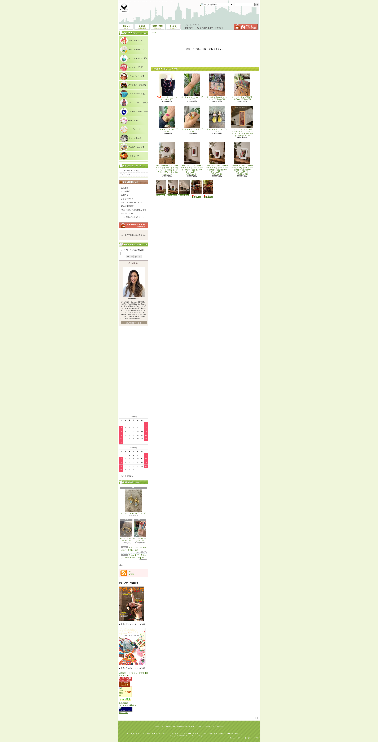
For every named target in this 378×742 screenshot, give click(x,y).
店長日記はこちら (134, 322)
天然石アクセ (125, 174)
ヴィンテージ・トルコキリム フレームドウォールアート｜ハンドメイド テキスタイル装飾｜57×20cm (242, 132)
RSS (130, 571)
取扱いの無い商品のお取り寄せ (133, 210)
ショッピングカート (246, 27)
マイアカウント (217, 28)
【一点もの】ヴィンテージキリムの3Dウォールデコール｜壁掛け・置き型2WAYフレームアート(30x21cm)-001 (192, 169)
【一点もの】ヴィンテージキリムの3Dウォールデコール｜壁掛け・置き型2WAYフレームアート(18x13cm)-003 (242, 169)
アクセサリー (126, 710)
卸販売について (127, 213)
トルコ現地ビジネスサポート (132, 217)
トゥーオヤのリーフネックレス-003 (169, 98)
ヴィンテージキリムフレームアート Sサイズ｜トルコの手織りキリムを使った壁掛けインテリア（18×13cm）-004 (162, 195)
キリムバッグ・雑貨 (136, 76)
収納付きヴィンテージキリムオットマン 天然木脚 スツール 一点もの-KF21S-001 (196, 197)
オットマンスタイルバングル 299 (192, 98)
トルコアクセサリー (136, 49)
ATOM (131, 574)
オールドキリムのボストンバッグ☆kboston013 (217, 98)
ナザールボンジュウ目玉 (138, 112)
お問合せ (173, 27)
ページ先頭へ (253, 718)
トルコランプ (133, 156)
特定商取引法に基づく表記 (183, 726)
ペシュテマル (133, 120)
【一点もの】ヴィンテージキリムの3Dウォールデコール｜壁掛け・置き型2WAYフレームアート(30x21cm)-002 (217, 169)
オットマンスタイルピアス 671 (133, 513)
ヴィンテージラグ (135, 67)
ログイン (191, 28)
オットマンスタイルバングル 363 (126, 540)
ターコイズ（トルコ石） (138, 58)
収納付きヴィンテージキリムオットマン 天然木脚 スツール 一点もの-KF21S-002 (208, 197)
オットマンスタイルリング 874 (139, 540)
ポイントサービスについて (131, 202)
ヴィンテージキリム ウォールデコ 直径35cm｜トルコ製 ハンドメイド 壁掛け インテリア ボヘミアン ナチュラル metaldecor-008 (168, 169)
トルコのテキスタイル (137, 94)
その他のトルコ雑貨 (136, 147)
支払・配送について (142, 27)
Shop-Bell (124, 685)
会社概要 (124, 188)
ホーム (126, 27)
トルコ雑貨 (124, 683)
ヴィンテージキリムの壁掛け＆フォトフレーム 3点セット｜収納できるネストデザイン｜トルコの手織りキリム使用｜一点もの (185, 195)
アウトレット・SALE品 (129, 171)
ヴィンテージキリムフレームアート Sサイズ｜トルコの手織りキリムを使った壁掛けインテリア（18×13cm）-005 (174, 195)
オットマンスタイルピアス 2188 (217, 130)
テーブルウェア (134, 129)
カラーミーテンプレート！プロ (248, 738)
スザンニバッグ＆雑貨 (137, 85)
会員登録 (203, 28)
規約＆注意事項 (127, 206)
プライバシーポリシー (205, 726)
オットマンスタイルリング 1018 (192, 130)
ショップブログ (157, 27)
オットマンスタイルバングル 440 (166, 130)
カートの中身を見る (133, 225)
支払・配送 (166, 726)
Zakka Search (123, 713)
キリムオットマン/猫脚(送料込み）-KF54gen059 (242, 98)
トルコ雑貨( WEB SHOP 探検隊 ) (127, 704)
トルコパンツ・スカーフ (138, 103)
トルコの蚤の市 (135, 138)
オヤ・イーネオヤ (135, 40)
